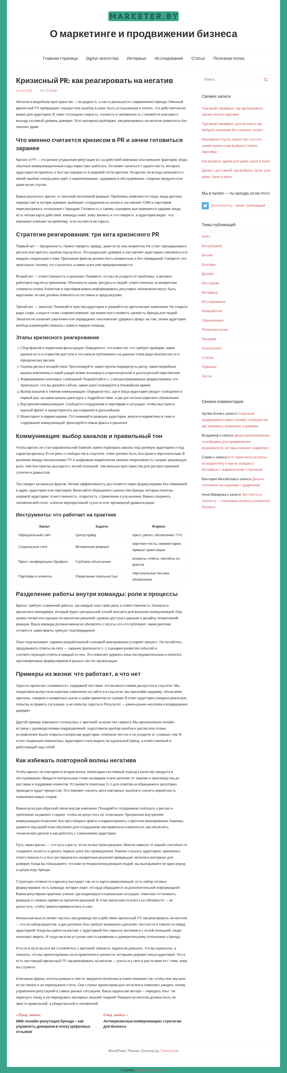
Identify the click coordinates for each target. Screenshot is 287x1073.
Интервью (136, 58)
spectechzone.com (150, 1070)
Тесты (207, 376)
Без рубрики (212, 246)
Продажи (209, 339)
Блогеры (209, 264)
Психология (211, 348)
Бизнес (207, 255)
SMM (206, 237)
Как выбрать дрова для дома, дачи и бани (236, 161)
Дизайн (208, 274)
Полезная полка (228, 58)
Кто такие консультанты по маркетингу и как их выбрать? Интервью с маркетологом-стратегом (234, 463)
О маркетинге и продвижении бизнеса (143, 34)
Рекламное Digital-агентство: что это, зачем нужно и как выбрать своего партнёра (232, 145)
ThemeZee (169, 1051)
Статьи (198, 58)
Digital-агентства (102, 58)
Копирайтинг (212, 311)
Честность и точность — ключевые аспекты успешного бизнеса (236, 500)
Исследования (169, 58)
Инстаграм (210, 283)
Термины (209, 367)
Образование (213, 320)
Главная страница (60, 58)
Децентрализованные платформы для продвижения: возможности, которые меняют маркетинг (236, 441)
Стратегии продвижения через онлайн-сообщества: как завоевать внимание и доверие (235, 419)
